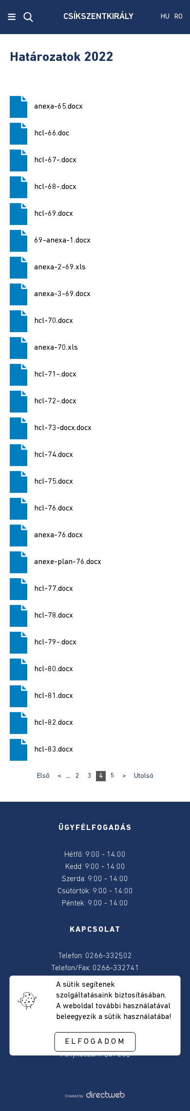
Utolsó (143, 776)
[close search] (28, 17)
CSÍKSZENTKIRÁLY (95, 17)
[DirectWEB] (95, 1096)
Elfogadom (95, 1042)
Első (43, 776)
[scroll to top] (166, 1090)
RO (178, 16)
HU (165, 16)
